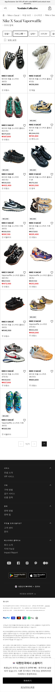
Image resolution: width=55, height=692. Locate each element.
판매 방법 (8, 510)
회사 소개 (8, 544)
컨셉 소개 (8, 472)
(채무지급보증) (13, 627)
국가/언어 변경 (27, 687)
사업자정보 (47, 605)
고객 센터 (8, 527)
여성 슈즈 (26, 15)
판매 (6, 506)
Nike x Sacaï (13, 15)
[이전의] (21, 444)
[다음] (34, 444)
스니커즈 (38, 15)
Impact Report (11, 552)
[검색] (5, 8)
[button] (50, 8)
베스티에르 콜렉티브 (12, 540)
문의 (6, 531)
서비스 (6, 468)
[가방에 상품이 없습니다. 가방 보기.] (50, 8)
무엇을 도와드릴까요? (13, 523)
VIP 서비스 (9, 476)
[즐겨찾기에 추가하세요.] (24, 76)
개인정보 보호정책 (26, 594)
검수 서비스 (9, 493)
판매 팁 (7, 514)
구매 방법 (8, 489)
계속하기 (27, 680)
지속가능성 (9, 548)
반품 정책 (8, 497)
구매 (6, 485)
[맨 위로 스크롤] (44, 444)
